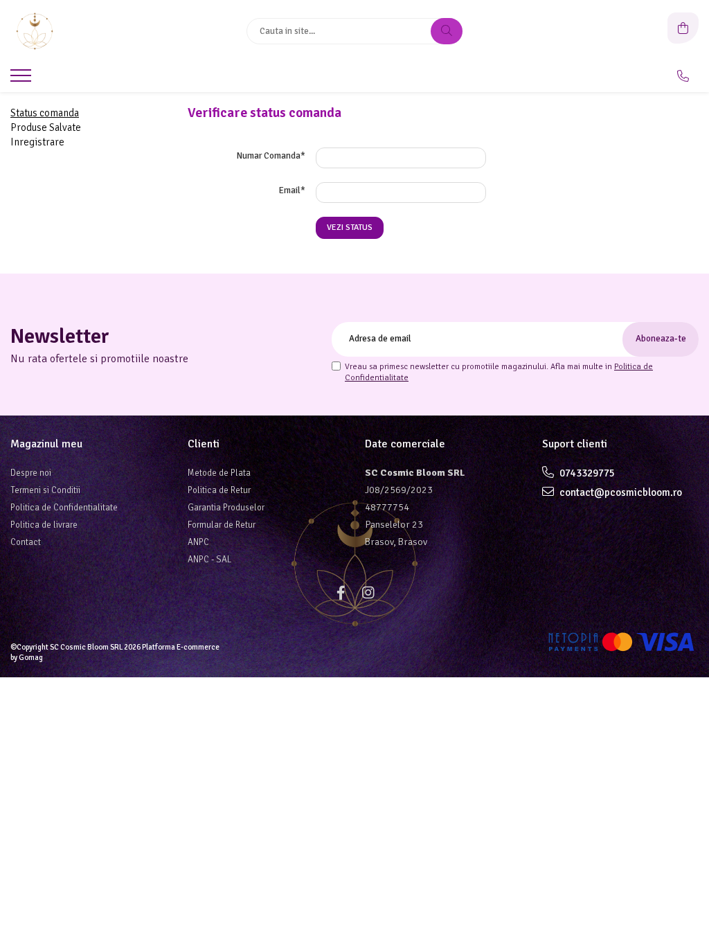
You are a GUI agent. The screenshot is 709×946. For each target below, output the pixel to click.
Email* (292, 190)
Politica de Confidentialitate (64, 507)
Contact (25, 542)
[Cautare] (447, 31)
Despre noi (30, 473)
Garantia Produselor (226, 507)
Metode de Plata (219, 473)
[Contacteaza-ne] (683, 76)
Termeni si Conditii (45, 490)
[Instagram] (368, 593)
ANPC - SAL (209, 559)
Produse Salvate (45, 127)
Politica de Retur (219, 490)
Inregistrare (37, 142)
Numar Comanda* (271, 155)
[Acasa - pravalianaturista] (96, 31)
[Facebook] (341, 593)
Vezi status (350, 227)
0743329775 (586, 473)
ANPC (198, 542)
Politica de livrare (44, 524)
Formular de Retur (221, 524)
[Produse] (22, 79)
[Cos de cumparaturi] (683, 28)
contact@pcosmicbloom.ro (619, 492)
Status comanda (44, 113)
